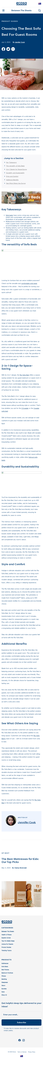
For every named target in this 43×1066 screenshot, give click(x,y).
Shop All (4, 995)
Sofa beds (9, 215)
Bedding (4, 979)
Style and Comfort (12, 176)
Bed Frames (5, 970)
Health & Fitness (7, 935)
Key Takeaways (11, 162)
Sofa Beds (5, 966)
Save (3, 992)
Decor (3, 985)
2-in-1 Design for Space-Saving (16, 169)
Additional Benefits (12, 180)
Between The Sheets (21, 10)
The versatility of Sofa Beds (15, 166)
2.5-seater (25, 408)
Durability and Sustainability (15, 173)
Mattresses (5, 963)
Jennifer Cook (20, 42)
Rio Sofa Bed (24, 375)
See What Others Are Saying (16, 183)
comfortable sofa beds (29, 283)
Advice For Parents (7, 944)
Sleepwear (5, 982)
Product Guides (6, 947)
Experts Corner (6, 938)
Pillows (4, 976)
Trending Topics (6, 950)
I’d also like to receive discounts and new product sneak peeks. (21, 1029)
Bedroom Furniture (7, 973)
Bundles (4, 989)
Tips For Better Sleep (8, 941)
